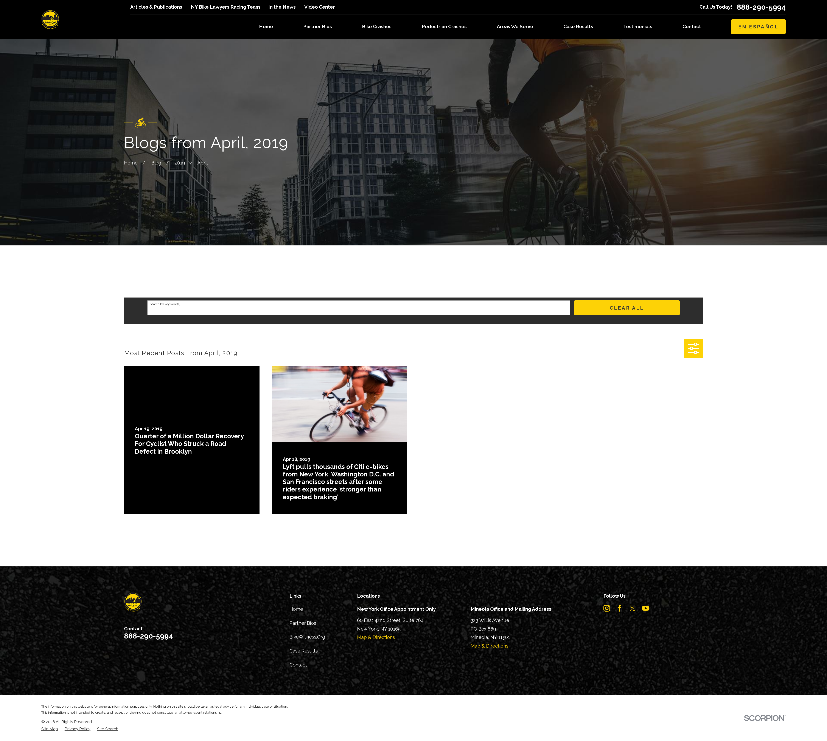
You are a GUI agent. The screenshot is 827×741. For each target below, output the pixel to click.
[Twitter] (632, 608)
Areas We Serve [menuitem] (515, 26)
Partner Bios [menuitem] (317, 26)
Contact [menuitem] (691, 26)
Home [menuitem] (266, 26)
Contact (298, 665)
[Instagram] (606, 608)
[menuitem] (49, 729)
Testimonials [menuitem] (637, 26)
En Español (758, 26)
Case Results (303, 651)
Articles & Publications (156, 7)
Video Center (319, 7)
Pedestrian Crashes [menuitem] (444, 26)
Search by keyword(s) (165, 304)
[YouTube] (645, 608)
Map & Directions (376, 637)
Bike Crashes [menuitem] (377, 26)
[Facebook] (619, 608)
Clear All (627, 308)
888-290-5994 (761, 7)
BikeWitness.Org (307, 637)
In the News (282, 7)
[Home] (50, 19)
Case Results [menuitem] (578, 26)
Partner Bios (302, 623)
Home (296, 609)
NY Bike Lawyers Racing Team (225, 7)
